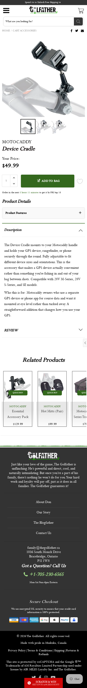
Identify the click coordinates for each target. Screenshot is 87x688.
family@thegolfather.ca (43, 548)
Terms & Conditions (39, 650)
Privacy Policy (17, 650)
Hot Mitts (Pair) (52, 411)
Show (43, 683)
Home (6, 30)
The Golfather (35, 636)
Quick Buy (18, 393)
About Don (43, 502)
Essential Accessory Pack (18, 414)
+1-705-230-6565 (46, 574)
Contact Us (43, 533)
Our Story (43, 512)
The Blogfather (43, 523)
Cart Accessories (25, 30)
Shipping (59, 650)
